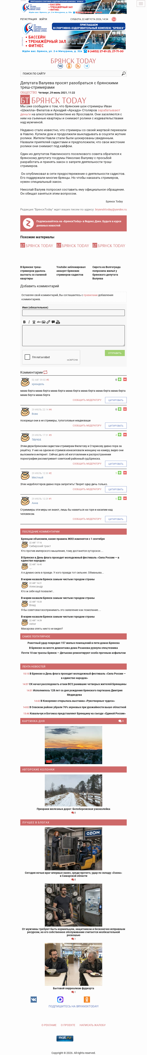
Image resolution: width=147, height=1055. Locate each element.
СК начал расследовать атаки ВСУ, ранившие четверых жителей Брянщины (78, 684)
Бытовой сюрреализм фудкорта (73, 988)
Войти (43, 19)
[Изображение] (43, 322)
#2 (50, 473)
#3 (50, 435)
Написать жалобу (93, 1025)
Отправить (115, 353)
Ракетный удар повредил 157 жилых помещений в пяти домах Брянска (74, 642)
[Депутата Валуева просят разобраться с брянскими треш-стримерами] (73, 99)
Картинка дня (33, 721)
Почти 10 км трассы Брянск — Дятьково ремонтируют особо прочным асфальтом (73, 652)
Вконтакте (34, 999)
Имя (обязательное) (35, 307)
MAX (60, 999)
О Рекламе (49, 1025)
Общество (28, 92)
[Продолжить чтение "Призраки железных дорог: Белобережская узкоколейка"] (73, 790)
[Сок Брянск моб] (73, 37)
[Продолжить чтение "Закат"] (73, 745)
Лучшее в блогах (35, 822)
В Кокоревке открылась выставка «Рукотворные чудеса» (78, 700)
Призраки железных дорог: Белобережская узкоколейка (73, 808)
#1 (50, 498)
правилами (90, 295)
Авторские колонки (38, 769)
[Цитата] (53, 322)
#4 (50, 409)
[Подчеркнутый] (34, 322)
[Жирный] (24, 322)
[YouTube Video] (58, 322)
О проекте (68, 1025)
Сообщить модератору (87, 400)
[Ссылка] (48, 322)
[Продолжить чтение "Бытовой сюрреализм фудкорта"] (73, 964)
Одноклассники (87, 999)
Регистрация (28, 19)
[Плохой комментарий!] (125, 379)
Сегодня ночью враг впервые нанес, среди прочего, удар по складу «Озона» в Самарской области (73, 874)
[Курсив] (29, 322)
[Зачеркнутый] (39, 322)
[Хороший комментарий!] (119, 379)
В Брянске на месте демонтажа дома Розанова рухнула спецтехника (73, 647)
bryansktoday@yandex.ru (111, 209)
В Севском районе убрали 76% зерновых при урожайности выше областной (77, 707)
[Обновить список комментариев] (45, 372)
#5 (47, 380)
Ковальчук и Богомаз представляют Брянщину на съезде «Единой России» (78, 713)
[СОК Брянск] (73, 6)
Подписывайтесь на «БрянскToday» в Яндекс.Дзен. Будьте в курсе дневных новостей (78, 223)
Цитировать (115, 400)
